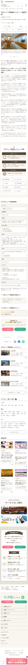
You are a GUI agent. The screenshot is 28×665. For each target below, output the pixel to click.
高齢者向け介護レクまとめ (20, 480)
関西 (16, 405)
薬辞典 (5, 616)
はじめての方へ (5, 632)
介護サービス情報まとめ (6, 452)
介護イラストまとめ (5, 480)
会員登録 (18, 6)
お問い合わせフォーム (18, 288)
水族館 (17, 413)
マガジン (6, 627)
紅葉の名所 (16, 425)
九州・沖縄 (20, 405)
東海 (12, 405)
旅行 (4, 299)
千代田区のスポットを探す (14, 392)
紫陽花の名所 (23, 423)
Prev (10, 57)
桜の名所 (10, 423)
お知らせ (3, 640)
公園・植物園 (4, 411)
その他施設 (13, 415)
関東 (9, 405)
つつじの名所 (4, 425)
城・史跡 (3, 415)
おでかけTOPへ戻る (14, 432)
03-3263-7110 (5, 262)
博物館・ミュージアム (6, 17)
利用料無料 (3, 427)
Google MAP (6, 255)
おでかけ (6, 624)
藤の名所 (10, 425)
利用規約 (21, 652)
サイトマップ (4, 643)
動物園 (13, 413)
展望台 (7, 415)
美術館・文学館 (11, 411)
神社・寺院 (23, 413)
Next (18, 57)
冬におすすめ (18, 299)
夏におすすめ (10, 299)
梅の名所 (22, 425)
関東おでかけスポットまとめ (21, 452)
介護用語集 (4, 635)
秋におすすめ (22, 421)
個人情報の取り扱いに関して (11, 652)
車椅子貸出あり (6, 301)
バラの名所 (16, 423)
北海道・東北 (4, 405)
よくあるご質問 (5, 637)
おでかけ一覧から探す (8, 399)
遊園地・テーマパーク (6, 413)
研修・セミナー (7, 620)
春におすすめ (7, 421)
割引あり (17, 427)
